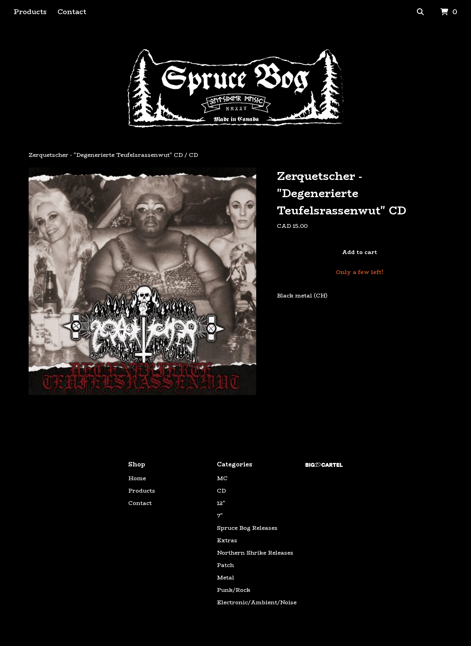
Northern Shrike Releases (255, 553)
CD (193, 155)
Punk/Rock (233, 590)
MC (222, 478)
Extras (227, 540)
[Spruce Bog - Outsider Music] (235, 87)
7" (220, 516)
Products (30, 11)
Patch (225, 565)
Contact (72, 11)
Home (137, 478)
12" (221, 503)
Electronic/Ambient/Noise (257, 602)
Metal (225, 578)
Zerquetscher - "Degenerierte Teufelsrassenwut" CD (106, 155)
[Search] (420, 12)
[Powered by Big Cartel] (324, 465)
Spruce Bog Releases (247, 528)
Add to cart (359, 252)
